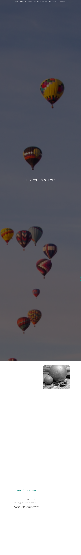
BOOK (64, 1)
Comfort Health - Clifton (20, 2)
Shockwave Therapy (40, 1)
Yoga (53, 1)
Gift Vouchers (60, 1)
